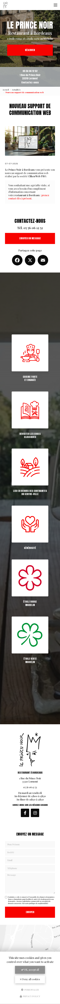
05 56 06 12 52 (30, 71)
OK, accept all (31, 969)
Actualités (16, 89)
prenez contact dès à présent (28, 197)
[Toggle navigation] (55, 5)
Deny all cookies (31, 979)
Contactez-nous (30, 82)
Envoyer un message (30, 238)
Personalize (31, 989)
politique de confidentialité (38, 903)
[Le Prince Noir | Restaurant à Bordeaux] (5, 5)
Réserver (30, 50)
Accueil (5, 89)
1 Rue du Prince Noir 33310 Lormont (30, 76)
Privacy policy (31, 996)
